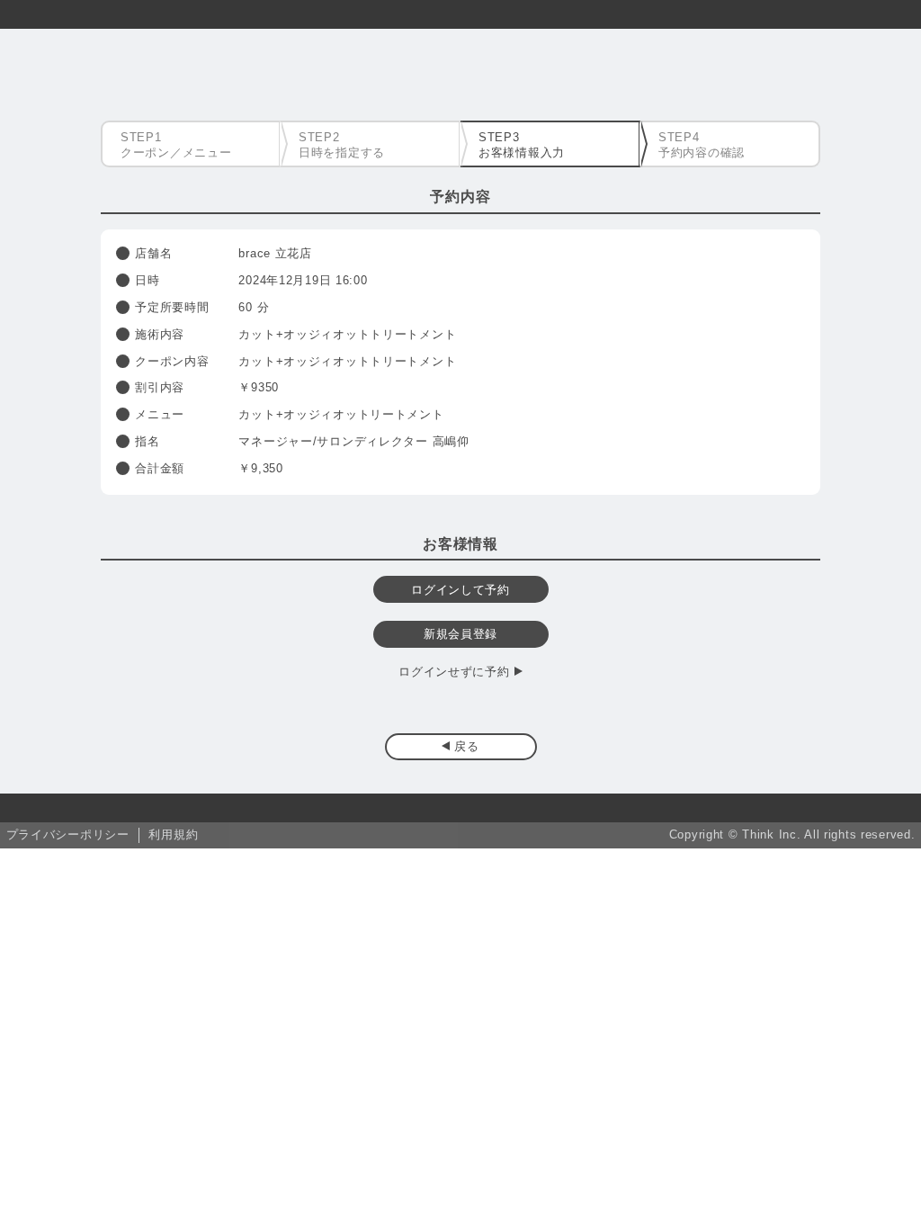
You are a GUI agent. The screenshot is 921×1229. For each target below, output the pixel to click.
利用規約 (173, 834)
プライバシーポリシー (68, 834)
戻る (466, 746)
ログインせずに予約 (453, 671)
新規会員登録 (460, 634)
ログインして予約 (460, 590)
